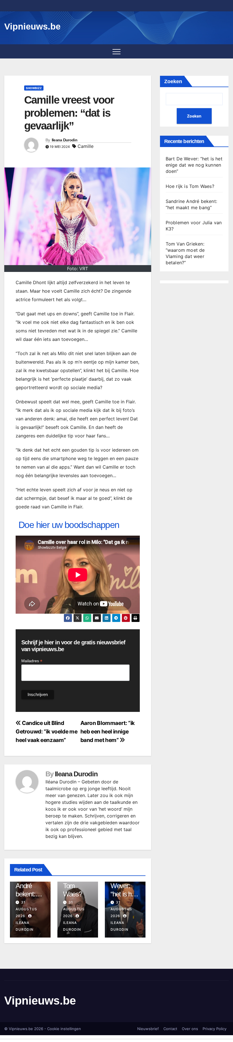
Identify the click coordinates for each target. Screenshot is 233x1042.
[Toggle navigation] (116, 51)
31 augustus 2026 (26, 909)
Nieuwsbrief (148, 1028)
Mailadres (31, 661)
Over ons (190, 1028)
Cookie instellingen (64, 1028)
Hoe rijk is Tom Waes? (190, 186)
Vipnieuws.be (32, 27)
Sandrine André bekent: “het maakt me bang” (30, 894)
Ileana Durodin (64, 140)
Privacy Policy (214, 1028)
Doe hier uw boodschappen (68, 525)
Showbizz (34, 88)
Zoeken (173, 81)
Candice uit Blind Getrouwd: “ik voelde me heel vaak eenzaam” (46, 731)
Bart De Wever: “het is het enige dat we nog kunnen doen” (194, 165)
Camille (85, 146)
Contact (170, 1028)
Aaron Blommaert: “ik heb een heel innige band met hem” (107, 731)
